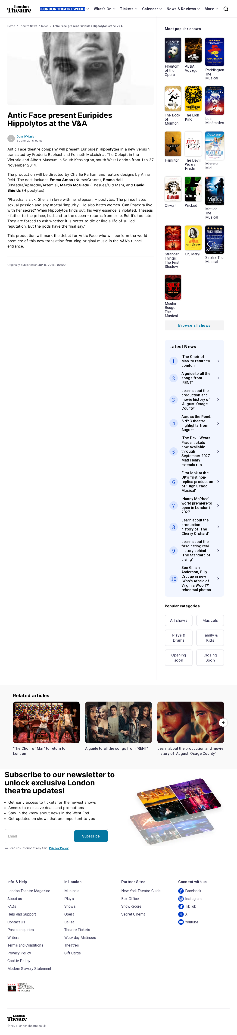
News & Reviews (181, 9)
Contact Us (16, 922)
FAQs (11, 906)
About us (14, 899)
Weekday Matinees (80, 937)
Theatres (71, 945)
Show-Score (131, 906)
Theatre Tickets (77, 930)
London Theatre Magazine (28, 891)
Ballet (69, 922)
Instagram (193, 899)
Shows (70, 906)
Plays (69, 899)
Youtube (191, 922)
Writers (13, 937)
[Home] (19, 9)
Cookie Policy (18, 961)
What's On (102, 9)
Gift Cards (72, 953)
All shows (178, 620)
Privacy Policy (59, 848)
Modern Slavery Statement (29, 968)
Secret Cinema (133, 914)
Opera (69, 914)
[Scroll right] (223, 722)
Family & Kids (210, 638)
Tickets (127, 9)
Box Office (130, 899)
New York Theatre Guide (141, 891)
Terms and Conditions (25, 945)
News (45, 26)
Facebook (193, 891)
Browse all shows (194, 325)
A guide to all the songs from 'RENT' (116, 748)
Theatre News (28, 26)
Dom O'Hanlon (26, 136)
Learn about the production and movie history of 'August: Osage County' (190, 751)
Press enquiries (20, 930)
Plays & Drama (178, 638)
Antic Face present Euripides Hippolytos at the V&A (88, 26)
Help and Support (21, 914)
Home (11, 26)
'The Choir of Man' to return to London (39, 751)
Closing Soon (210, 657)
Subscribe (91, 836)
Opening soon (178, 657)
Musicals (210, 620)
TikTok (190, 906)
